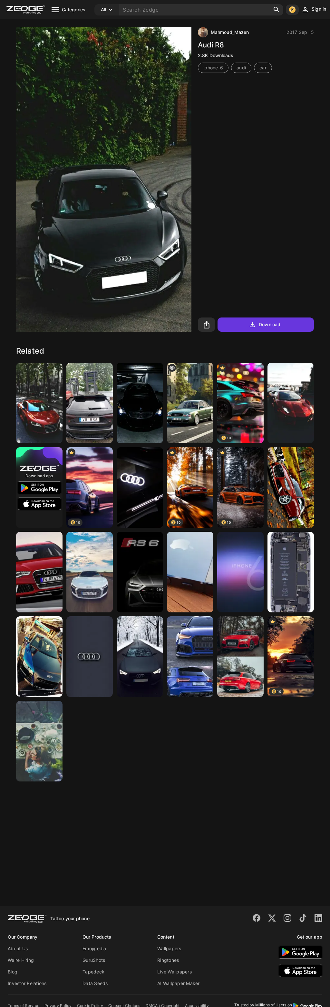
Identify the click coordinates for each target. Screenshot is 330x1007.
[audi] (89, 656)
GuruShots (93, 960)
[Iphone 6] (190, 572)
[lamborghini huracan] (290, 403)
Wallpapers (169, 948)
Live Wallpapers (174, 971)
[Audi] (140, 487)
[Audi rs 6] (89, 403)
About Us (18, 948)
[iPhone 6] (240, 572)
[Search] (276, 10)
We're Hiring (21, 960)
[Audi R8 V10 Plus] (39, 403)
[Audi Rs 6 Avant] (39, 572)
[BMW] (140, 403)
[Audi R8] (39, 656)
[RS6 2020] (140, 572)
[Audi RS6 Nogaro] (190, 656)
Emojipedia (94, 948)
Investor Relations (27, 983)
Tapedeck (93, 971)
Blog (12, 971)
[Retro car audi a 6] (190, 403)
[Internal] (290, 572)
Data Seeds (95, 983)
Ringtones (168, 960)
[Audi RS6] (240, 656)
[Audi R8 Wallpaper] (89, 572)
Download (269, 324)
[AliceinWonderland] (39, 741)
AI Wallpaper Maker (178, 983)
